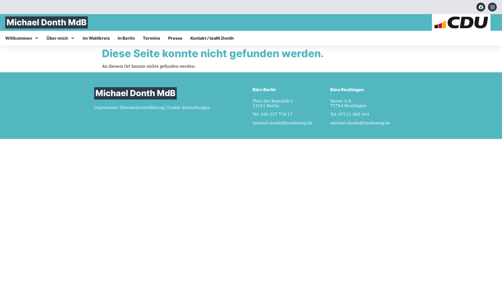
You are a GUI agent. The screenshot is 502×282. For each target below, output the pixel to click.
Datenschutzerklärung (142, 107)
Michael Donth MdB (47, 22)
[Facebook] (480, 7)
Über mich (57, 38)
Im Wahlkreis (96, 38)
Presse (175, 38)
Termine (151, 38)
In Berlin (126, 38)
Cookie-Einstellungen (188, 107)
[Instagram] (492, 7)
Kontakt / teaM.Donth (212, 38)
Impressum (105, 107)
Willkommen (18, 38)
